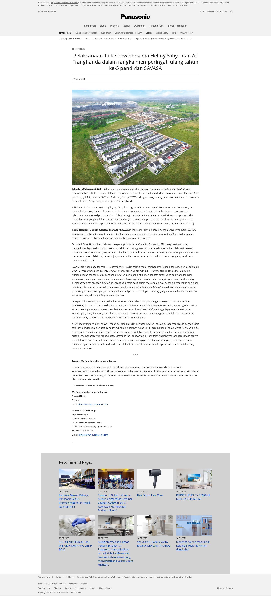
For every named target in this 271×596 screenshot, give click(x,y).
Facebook (42, 583)
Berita (77, 39)
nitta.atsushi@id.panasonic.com (93, 404)
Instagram (73, 583)
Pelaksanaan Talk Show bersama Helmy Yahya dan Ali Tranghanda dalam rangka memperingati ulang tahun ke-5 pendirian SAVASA (134, 577)
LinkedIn (83, 583)
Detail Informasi (180, 5)
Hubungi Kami (105, 588)
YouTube (63, 583)
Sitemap (57, 588)
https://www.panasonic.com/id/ (64, 2)
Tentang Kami (65, 32)
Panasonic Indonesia (47, 11)
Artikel (85, 39)
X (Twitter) (52, 583)
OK (169, 5)
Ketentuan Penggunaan (75, 588)
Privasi (92, 588)
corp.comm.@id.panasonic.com (93, 434)
